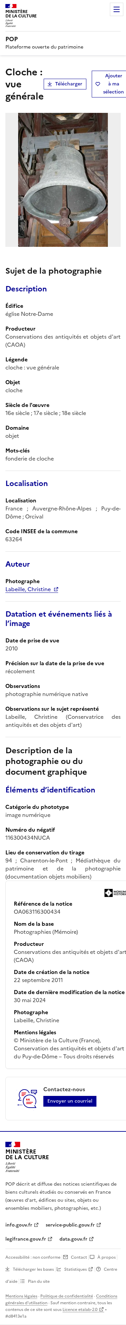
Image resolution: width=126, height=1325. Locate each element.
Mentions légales (21, 1296)
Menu (116, 9)
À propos (106, 1257)
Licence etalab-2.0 (79, 1310)
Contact (79, 1257)
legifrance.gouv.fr (25, 1239)
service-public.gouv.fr (70, 1225)
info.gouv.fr (18, 1225)
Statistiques (75, 1269)
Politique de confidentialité (66, 1296)
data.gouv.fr (73, 1239)
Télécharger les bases (33, 1269)
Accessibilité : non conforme (32, 1257)
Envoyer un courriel (69, 1101)
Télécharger (68, 83)
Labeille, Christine (28, 589)
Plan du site (39, 1281)
